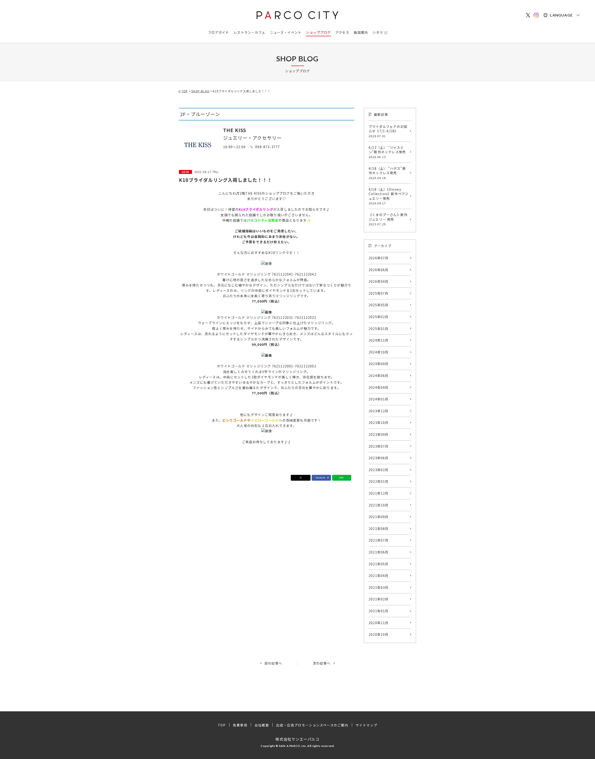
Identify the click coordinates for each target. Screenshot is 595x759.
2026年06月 (379, 269)
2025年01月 (379, 328)
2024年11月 (379, 340)
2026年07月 (379, 258)
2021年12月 (379, 493)
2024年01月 (379, 399)
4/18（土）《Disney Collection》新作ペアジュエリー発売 (388, 196)
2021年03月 (379, 587)
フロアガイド (218, 32)
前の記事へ (273, 663)
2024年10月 (379, 352)
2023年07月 (379, 446)
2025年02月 (379, 316)
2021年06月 (379, 552)
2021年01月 (379, 611)
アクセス (342, 32)
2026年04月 (379, 281)
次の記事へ (322, 663)
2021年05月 (379, 564)
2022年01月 (379, 481)
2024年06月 (379, 375)
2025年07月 (379, 293)
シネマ (378, 32)
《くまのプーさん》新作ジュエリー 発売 (388, 219)
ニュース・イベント (286, 32)
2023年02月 (379, 469)
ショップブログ (318, 32)
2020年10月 (379, 634)
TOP (222, 725)
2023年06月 (379, 458)
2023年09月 (379, 434)
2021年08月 (379, 528)
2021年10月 (379, 505)
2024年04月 (379, 387)
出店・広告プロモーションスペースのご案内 (312, 725)
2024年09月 (379, 363)
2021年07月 (379, 540)
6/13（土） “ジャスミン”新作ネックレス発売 (387, 152)
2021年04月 (379, 575)
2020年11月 (379, 622)
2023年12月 (379, 411)
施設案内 (361, 32)
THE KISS (234, 130)
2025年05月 (379, 305)
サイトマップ (366, 725)
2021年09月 (379, 516)
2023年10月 (379, 422)
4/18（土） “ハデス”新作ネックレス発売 (387, 173)
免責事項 (240, 725)
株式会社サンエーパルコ (297, 739)
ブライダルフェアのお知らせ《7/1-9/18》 (388, 131)
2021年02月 (379, 599)
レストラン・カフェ (249, 32)
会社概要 (262, 725)
